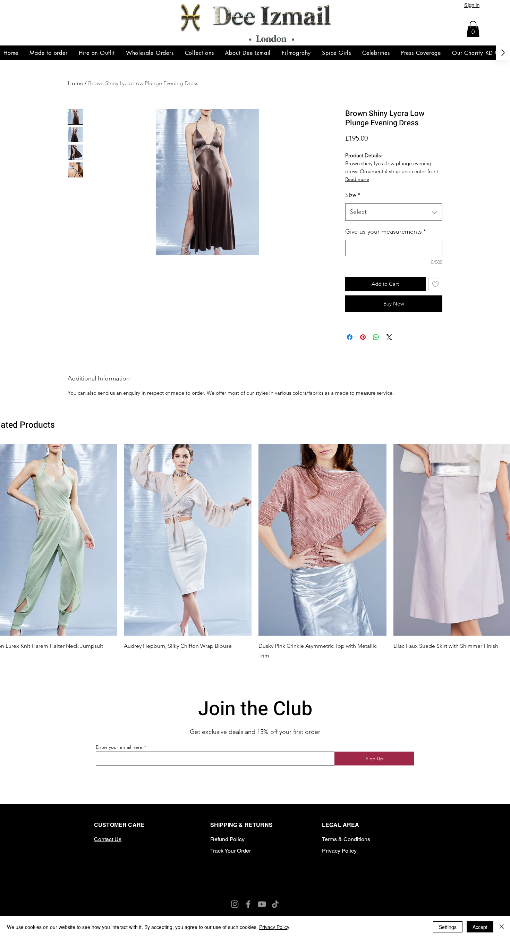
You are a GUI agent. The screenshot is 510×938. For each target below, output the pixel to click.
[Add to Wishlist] (435, 284)
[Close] (502, 926)
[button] (199, 52)
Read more (357, 179)
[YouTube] (280, 880)
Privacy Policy (274, 926)
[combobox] (393, 212)
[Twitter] (246, 880)
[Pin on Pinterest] (363, 337)
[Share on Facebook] (350, 337)
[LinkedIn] (263, 880)
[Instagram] (212, 880)
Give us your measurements (385, 231)
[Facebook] (229, 880)
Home (75, 83)
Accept (480, 926)
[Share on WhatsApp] (376, 337)
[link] (473, 29)
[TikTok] (297, 880)
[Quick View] (188, 540)
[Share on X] (389, 337)
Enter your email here (119, 747)
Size (352, 195)
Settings (448, 926)
